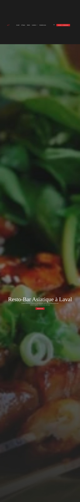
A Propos (23, 25)
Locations (34, 25)
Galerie (28, 25)
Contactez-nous (42, 25)
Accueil (17, 25)
